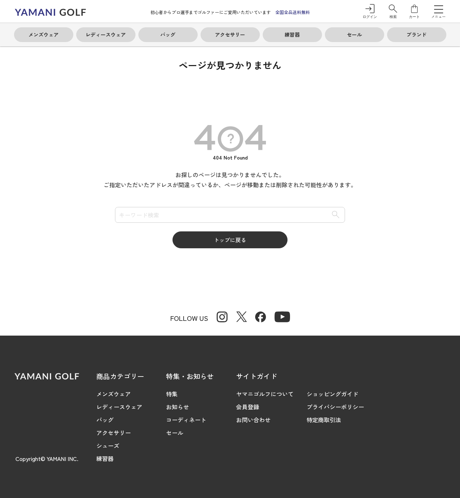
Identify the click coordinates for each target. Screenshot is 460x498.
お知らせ (177, 406)
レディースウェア (119, 406)
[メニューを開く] (438, 9)
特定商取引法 (324, 419)
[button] (392, 11)
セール (174, 432)
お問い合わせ (253, 419)
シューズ (107, 445)
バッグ (105, 419)
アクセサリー (113, 432)
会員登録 (247, 406)
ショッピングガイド (332, 393)
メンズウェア (113, 393)
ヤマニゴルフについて (265, 393)
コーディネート (186, 419)
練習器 (105, 458)
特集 (172, 393)
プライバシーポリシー (335, 406)
